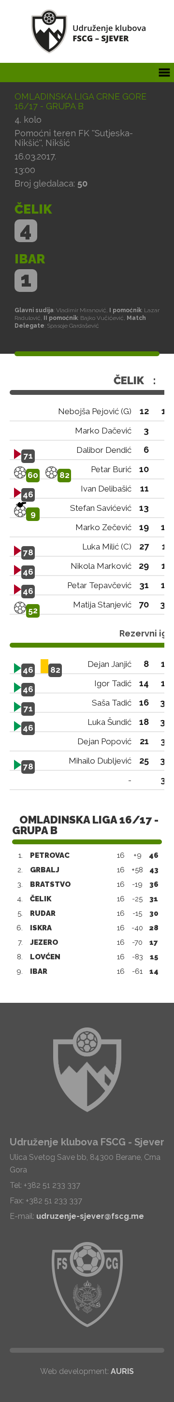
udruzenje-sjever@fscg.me (90, 1216)
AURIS (122, 1371)
